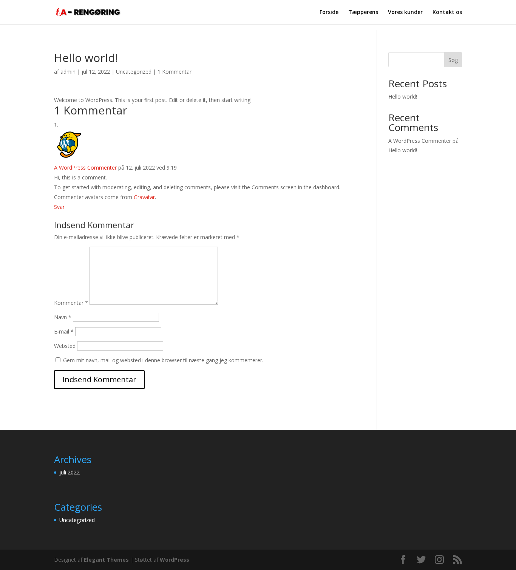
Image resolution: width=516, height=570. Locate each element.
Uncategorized (133, 71)
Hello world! (402, 96)
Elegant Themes (106, 559)
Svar (59, 206)
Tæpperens (363, 12)
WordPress (174, 559)
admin (68, 71)
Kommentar (71, 302)
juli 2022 (69, 472)
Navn (62, 317)
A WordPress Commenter (85, 167)
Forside (329, 12)
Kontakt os (447, 12)
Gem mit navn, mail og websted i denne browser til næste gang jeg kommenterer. (163, 360)
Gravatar (144, 197)
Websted (65, 345)
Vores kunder (405, 12)
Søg (453, 59)
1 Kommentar (175, 71)
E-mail (64, 331)
